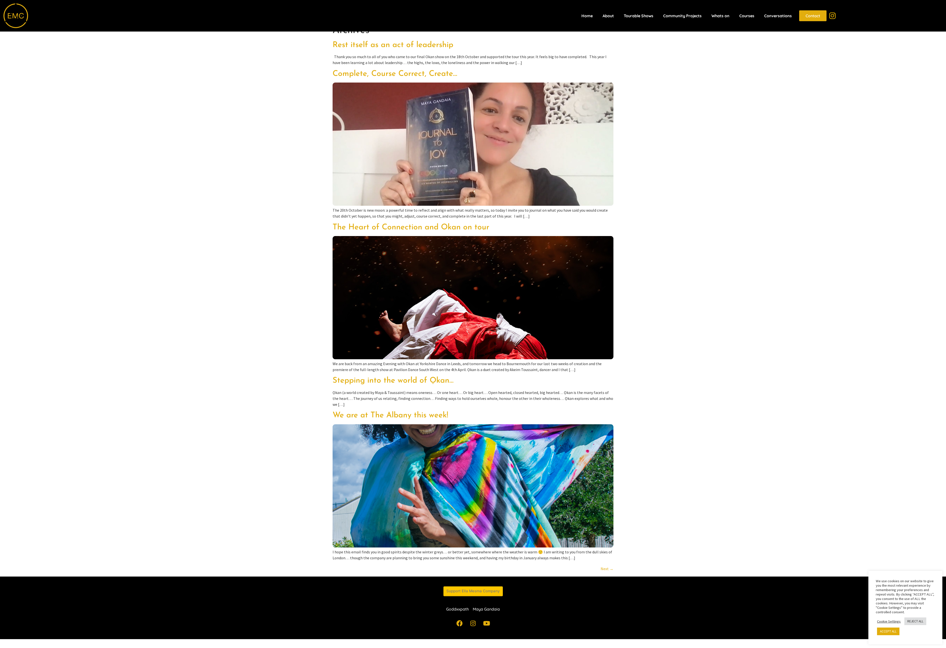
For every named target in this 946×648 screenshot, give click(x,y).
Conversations (778, 15)
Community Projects (682, 15)
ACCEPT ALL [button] (888, 631)
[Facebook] (459, 623)
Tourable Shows (638, 15)
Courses (746, 15)
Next (607, 568)
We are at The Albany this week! (390, 415)
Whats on (720, 15)
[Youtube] (486, 623)
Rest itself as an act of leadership (393, 45)
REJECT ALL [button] (915, 621)
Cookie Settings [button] (889, 621)
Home (587, 15)
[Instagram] (473, 623)
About (608, 15)
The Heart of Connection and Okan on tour (411, 227)
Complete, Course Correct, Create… (395, 74)
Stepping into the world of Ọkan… (393, 381)
